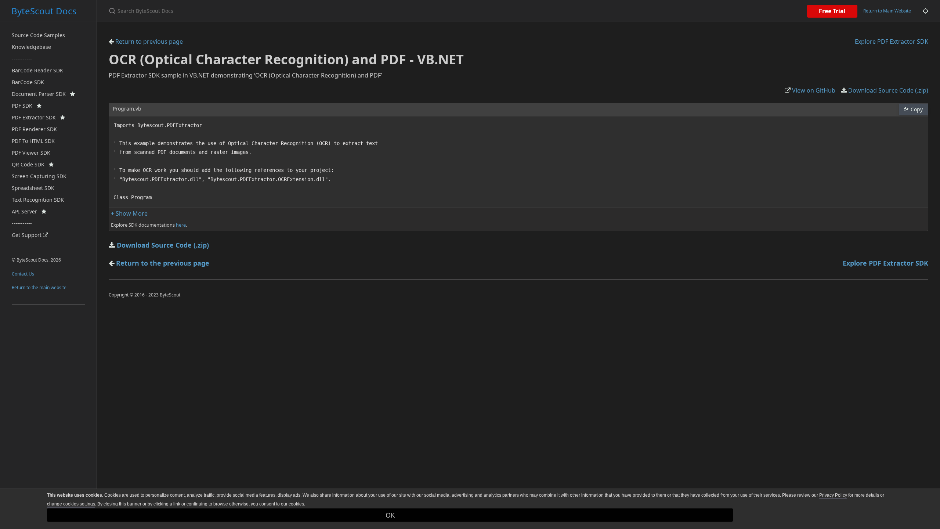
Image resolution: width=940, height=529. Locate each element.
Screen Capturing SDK (39, 176)
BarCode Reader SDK (37, 70)
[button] (129, 213)
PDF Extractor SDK (36, 117)
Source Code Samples (38, 35)
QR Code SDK (30, 164)
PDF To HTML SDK (33, 140)
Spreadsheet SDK (33, 187)
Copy (916, 109)
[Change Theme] (925, 11)
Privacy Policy (833, 495)
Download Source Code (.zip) (887, 90)
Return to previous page (148, 41)
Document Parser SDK (41, 93)
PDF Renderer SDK (34, 129)
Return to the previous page (162, 263)
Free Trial (832, 11)
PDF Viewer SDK (31, 152)
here (181, 225)
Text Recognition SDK (38, 199)
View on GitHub (813, 90)
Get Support (27, 234)
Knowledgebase (31, 46)
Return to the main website (39, 287)
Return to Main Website (887, 11)
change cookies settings (71, 504)
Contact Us (23, 274)
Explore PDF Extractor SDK (891, 41)
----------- (22, 58)
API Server (26, 211)
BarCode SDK (28, 82)
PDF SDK (24, 105)
